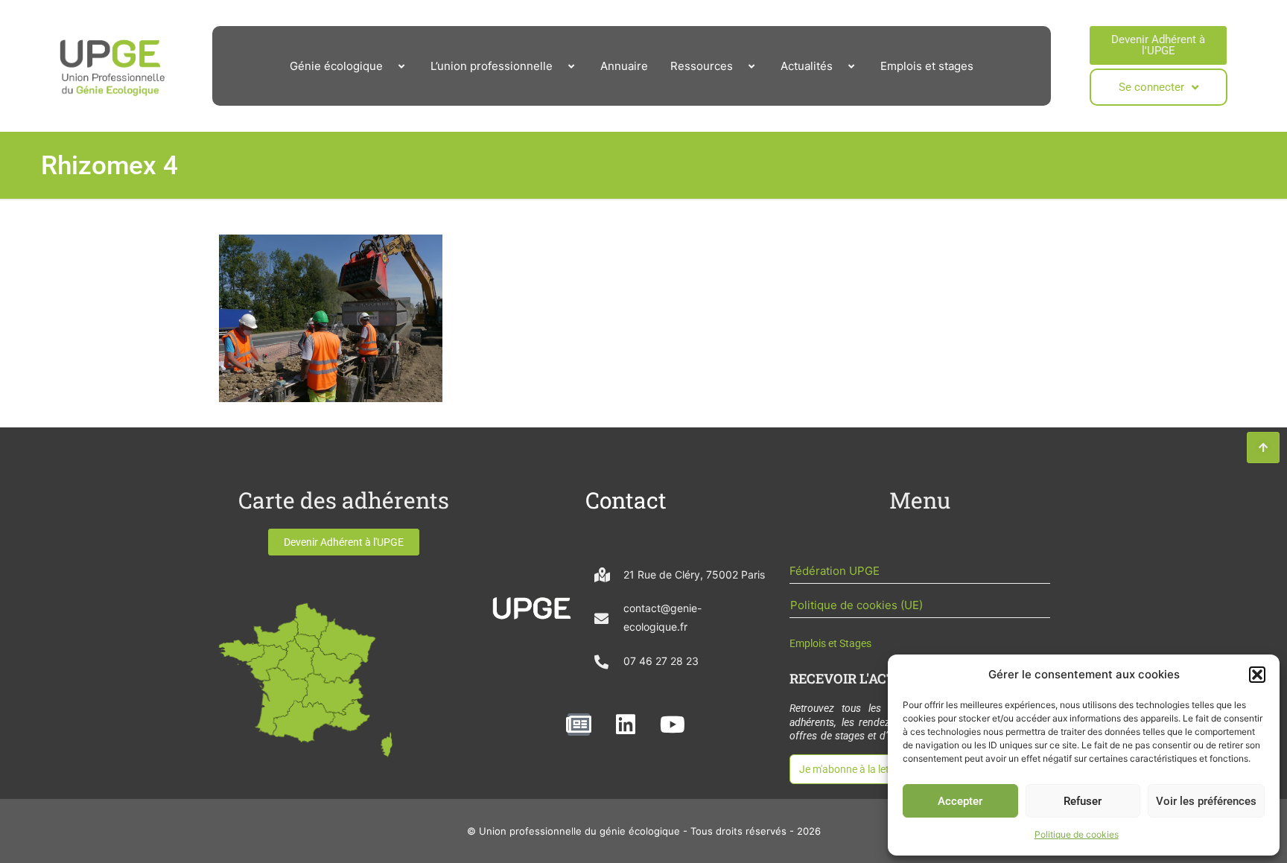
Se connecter (1151, 87)
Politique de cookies (1077, 834)
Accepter (960, 801)
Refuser (1083, 801)
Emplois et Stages (830, 643)
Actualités (807, 66)
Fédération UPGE (834, 571)
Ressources (701, 66)
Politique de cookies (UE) (856, 605)
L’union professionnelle (491, 66)
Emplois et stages (926, 66)
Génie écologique (336, 66)
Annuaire (624, 66)
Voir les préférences (1206, 801)
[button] (1257, 674)
